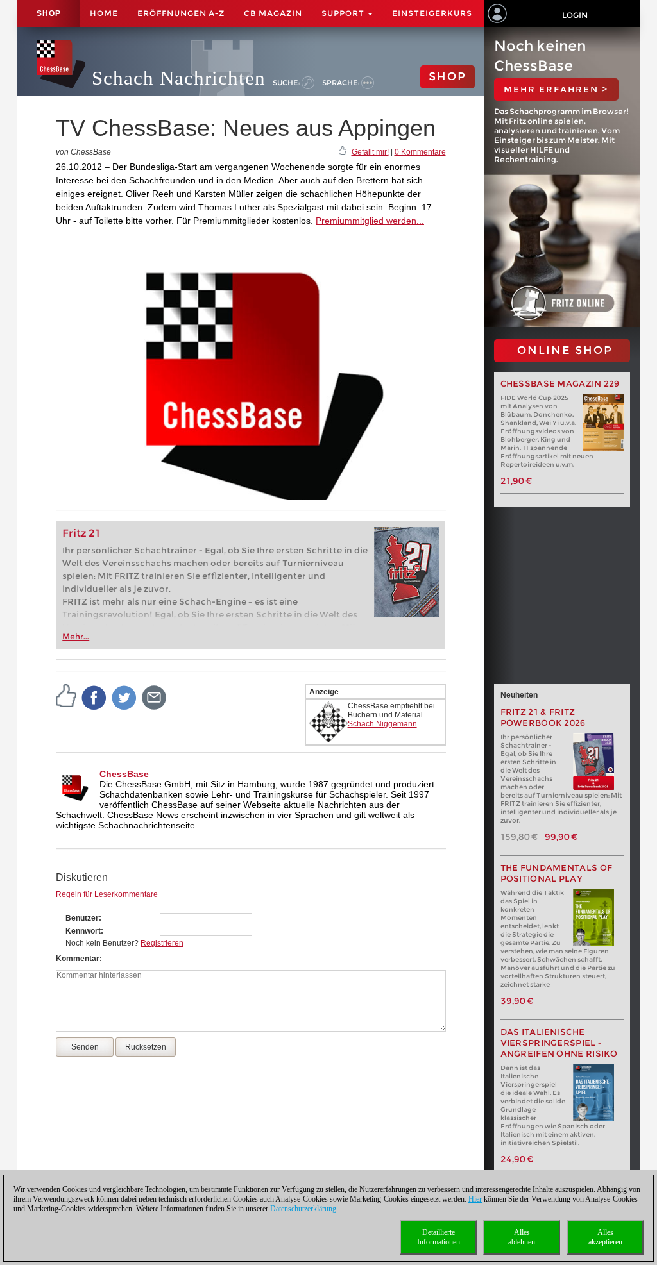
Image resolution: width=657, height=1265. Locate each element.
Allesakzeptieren (605, 1237)
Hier (475, 1198)
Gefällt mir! (370, 151)
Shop (49, 13)
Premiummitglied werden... (370, 220)
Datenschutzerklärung (303, 1208)
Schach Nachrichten (179, 78)
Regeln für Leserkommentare (107, 894)
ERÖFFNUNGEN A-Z (181, 13)
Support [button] (343, 13)
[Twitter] (124, 696)
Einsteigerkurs (432, 13)
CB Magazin (273, 13)
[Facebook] (94, 696)
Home (104, 13)
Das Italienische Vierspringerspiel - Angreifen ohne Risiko (559, 1042)
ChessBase (124, 774)
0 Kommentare (420, 151)
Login (575, 15)
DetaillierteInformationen (438, 1237)
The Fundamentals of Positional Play (556, 873)
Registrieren (162, 943)
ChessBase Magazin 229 (560, 383)
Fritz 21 (81, 533)
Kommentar (77, 958)
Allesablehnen (521, 1237)
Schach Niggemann (382, 723)
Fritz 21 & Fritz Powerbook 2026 (543, 717)
